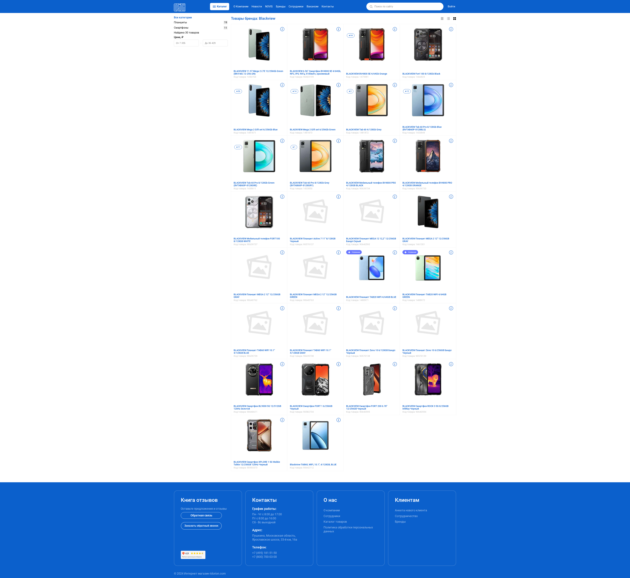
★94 (351, 35)
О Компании (240, 6)
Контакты (328, 6)
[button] (371, 6)
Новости (257, 6)
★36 (238, 91)
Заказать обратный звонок (201, 525)
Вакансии (312, 6)
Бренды (280, 6)
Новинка (356, 252)
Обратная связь (201, 515)
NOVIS (269, 6)
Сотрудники (296, 6)
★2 (350, 91)
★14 (294, 91)
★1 (293, 147)
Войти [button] (451, 6)
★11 (238, 147)
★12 (407, 91)
